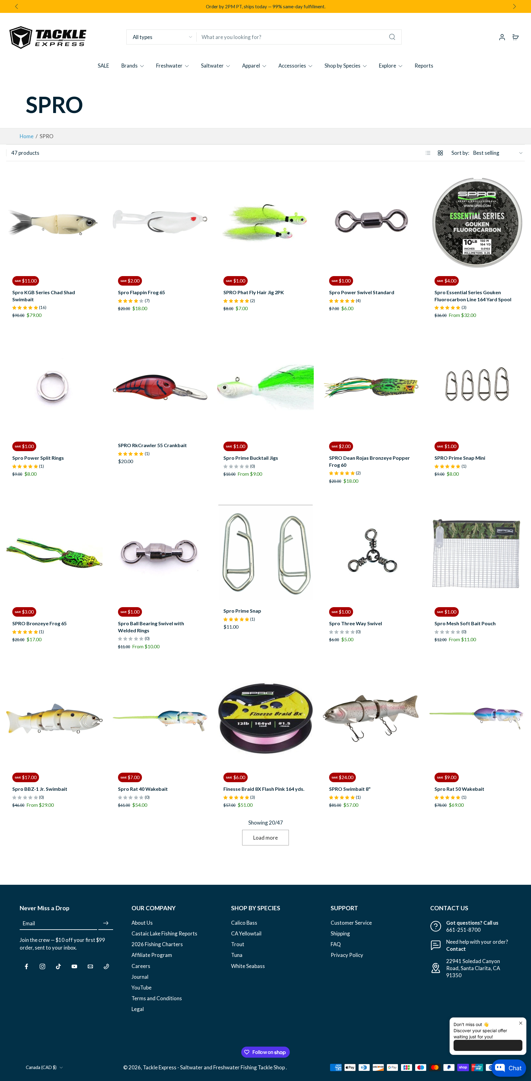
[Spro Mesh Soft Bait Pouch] (476, 553)
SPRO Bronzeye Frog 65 (39, 623)
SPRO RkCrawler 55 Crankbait (152, 445)
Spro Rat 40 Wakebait (143, 789)
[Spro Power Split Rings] (54, 387)
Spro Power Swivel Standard (361, 292)
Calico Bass (244, 922)
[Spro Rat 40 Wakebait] (160, 718)
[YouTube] (74, 966)
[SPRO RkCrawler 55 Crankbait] (160, 387)
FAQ (336, 944)
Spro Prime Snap (242, 611)
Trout (237, 944)
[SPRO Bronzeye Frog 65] (54, 553)
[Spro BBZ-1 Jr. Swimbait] (54, 718)
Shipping (340, 934)
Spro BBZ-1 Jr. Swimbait (39, 789)
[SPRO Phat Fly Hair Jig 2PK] (265, 222)
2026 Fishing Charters (157, 944)
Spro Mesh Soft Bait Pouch (465, 623)
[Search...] (392, 37)
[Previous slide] (11, 222)
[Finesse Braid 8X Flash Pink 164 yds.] (265, 718)
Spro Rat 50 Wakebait (459, 789)
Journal (140, 977)
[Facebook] (26, 966)
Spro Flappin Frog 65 (141, 292)
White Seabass (248, 966)
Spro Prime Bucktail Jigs (250, 458)
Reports (424, 65)
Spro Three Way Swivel (355, 623)
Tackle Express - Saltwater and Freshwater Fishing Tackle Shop (214, 1067)
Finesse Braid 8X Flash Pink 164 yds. (264, 789)
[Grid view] (440, 153)
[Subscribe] (105, 923)
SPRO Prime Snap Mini (460, 458)
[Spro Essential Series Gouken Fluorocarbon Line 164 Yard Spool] (476, 222)
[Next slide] (514, 6)
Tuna (236, 955)
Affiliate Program (152, 955)
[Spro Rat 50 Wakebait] (476, 718)
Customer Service (351, 922)
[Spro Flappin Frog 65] (160, 222)
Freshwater (169, 65)
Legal (138, 1009)
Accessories (292, 65)
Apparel (251, 65)
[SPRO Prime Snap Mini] (476, 387)
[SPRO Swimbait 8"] (371, 718)
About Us (142, 922)
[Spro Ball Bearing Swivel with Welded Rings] (160, 553)
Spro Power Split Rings (38, 458)
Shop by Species (342, 65)
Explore (387, 65)
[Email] (90, 966)
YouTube (141, 987)
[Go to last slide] (16, 6)
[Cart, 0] (515, 37)
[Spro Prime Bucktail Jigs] (265, 387)
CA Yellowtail (246, 934)
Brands (129, 65)
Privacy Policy (347, 955)
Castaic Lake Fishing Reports (164, 934)
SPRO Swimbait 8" (350, 789)
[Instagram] (42, 966)
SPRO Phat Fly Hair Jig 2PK (253, 292)
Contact (456, 949)
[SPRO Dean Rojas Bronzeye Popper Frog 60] (371, 387)
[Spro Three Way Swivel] (371, 553)
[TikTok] (58, 966)
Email (29, 923)
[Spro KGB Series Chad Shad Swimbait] (54, 222)
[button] (66, 908)
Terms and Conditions (157, 998)
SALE (103, 65)
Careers (141, 966)
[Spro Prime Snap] (265, 553)
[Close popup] (520, 1023)
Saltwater (212, 65)
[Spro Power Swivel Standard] (371, 222)
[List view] (428, 153)
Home (26, 136)
